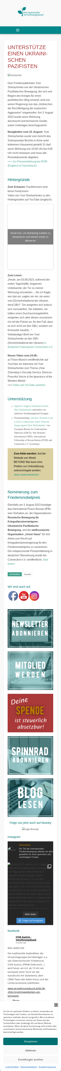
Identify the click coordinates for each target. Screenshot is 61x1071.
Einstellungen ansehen (30, 1059)
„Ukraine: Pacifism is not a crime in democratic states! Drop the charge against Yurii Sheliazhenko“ (33, 422)
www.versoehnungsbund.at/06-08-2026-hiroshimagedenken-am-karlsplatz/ (26, 992)
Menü (16, 30)
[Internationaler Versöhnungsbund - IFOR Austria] (30, 11)
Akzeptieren (30, 1041)
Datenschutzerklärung (28, 1067)
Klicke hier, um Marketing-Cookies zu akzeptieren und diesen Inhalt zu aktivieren (30, 236)
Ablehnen (30, 1050)
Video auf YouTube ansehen (29, 385)
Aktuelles (27, 574)
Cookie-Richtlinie (12, 1067)
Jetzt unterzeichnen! (26, 474)
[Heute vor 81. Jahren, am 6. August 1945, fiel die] (30, 885)
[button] (56, 1005)
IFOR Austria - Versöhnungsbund (26, 938)
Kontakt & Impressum (47, 1067)
